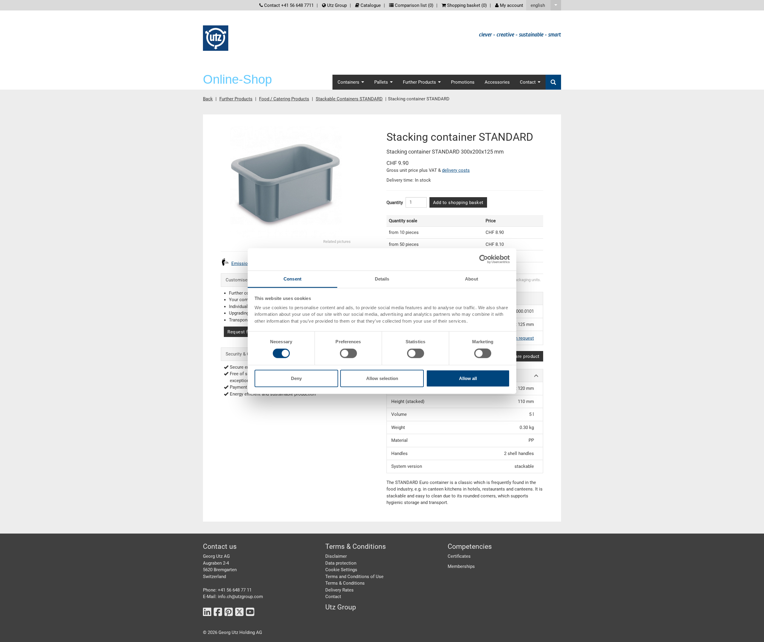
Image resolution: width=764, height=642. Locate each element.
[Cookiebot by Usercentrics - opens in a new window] (484, 259)
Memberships (461, 566)
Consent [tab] (292, 278)
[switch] (348, 353)
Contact (333, 596)
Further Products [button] (419, 82)
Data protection (340, 563)
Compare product (521, 356)
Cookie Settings (341, 569)
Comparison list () (413, 5)
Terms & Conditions (345, 583)
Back (208, 99)
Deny (296, 378)
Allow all (468, 378)
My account (511, 5)
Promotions (463, 82)
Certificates (459, 556)
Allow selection (382, 378)
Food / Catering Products (284, 99)
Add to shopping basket (458, 202)
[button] (543, 5)
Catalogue (370, 5)
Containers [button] (348, 82)
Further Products (235, 99)
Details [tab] (382, 278)
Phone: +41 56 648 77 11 (227, 590)
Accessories (497, 82)
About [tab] (471, 278)
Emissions (241, 263)
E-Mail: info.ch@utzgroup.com (233, 596)
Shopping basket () (466, 5)
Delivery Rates (339, 590)
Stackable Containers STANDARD (349, 99)
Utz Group (336, 5)
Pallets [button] (381, 82)
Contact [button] (528, 82)
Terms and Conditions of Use (354, 576)
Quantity (394, 202)
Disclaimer (336, 556)
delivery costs (456, 170)
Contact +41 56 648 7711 (288, 5)
